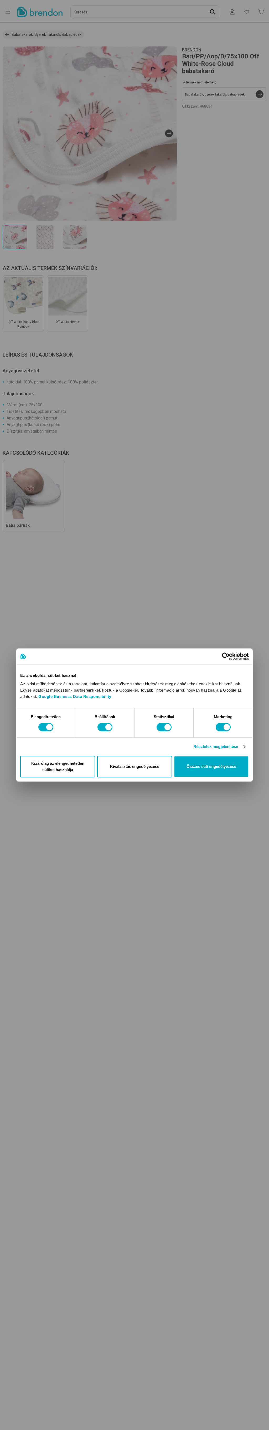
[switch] (104, 727)
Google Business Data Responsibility (74, 696)
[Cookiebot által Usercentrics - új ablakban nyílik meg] (226, 656)
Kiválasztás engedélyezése (134, 766)
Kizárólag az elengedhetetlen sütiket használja (57, 766)
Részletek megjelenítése (215, 746)
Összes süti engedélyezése (211, 766)
